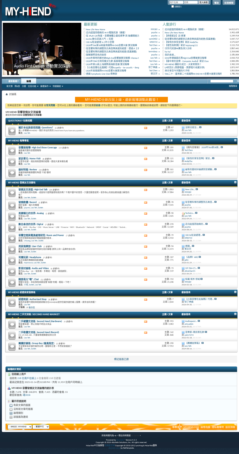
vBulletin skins (114, 448)
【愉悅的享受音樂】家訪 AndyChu (181, 42)
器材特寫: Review (27, 170)
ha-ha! (168, 52)
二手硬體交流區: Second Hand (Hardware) (40, 321)
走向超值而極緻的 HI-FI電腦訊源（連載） (106, 33)
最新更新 (90, 24)
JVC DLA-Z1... (191, 268)
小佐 (26, 285)
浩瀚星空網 (110, 446)
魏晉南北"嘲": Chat (28, 279)
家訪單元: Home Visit (29, 158)
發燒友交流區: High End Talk (32, 189)
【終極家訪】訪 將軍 (175, 36)
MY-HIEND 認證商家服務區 (21, 292)
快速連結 (57, 86)
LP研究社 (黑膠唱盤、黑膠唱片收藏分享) (185, 68)
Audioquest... (191, 321)
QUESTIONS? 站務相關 (20, 120)
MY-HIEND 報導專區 (18, 140)
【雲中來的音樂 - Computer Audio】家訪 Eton (187, 61)
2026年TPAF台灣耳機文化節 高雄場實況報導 (107, 61)
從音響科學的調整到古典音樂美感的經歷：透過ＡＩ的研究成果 (117, 49)
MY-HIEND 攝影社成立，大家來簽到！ (183, 64)
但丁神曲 (152, 67)
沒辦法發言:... (192, 128)
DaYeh (33, 198)
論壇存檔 (205, 427)
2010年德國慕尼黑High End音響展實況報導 (186, 58)
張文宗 (154, 74)
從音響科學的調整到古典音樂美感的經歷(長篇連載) (111, 52)
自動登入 (178, 7)
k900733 (153, 42)
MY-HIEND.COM (191, 427)
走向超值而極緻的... (195, 224)
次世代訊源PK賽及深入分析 (178, 49)
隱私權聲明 (218, 427)
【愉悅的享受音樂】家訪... (198, 158)
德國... (188, 246)
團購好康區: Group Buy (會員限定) (36, 343)
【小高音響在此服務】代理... (199, 299)
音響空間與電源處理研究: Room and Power (41, 235)
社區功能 (32, 86)
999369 (154, 29)
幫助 (216, 3)
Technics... (190, 213)
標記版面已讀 (121, 359)
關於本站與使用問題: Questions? (35, 128)
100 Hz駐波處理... (193, 235)
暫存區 (32, 308)
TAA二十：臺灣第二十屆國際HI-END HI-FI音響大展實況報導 (193, 74)
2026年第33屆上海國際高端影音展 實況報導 (107, 64)
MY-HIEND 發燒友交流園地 (21, 182)
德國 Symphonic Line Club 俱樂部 (101, 74)
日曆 (24, 86)
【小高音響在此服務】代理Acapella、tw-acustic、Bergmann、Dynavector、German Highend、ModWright (136, 68)
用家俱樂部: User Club (30, 246)
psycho (154, 33)
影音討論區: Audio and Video (33, 268)
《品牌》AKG (191, 257)
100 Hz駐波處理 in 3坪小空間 (100, 42)
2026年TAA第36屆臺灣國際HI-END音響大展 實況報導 (111, 45)
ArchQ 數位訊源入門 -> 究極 (99, 39)
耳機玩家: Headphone (29, 257)
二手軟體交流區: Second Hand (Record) (38, 332)
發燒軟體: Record (27, 202)
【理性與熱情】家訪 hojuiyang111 (181, 45)
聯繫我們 (177, 427)
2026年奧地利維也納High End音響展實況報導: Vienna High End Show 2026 (121, 58)
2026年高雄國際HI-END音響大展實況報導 (106, 71)
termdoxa (153, 52)
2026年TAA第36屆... (210, 147)
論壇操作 (44, 86)
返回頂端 (230, 427)
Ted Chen (153, 45)
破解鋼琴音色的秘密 (96, 55)
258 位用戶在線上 (26, 378)
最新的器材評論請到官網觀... (199, 170)
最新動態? (13, 81)
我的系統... (170, 55)
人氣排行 (169, 24)
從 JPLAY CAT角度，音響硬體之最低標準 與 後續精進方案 (114, 36)
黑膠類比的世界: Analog (31, 213)
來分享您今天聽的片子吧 (177, 71)
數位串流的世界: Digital (30, 224)
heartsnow (28, 263)
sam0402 (153, 39)
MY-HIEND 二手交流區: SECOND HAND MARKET (34, 314)
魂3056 (26, 395)
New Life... (190, 189)
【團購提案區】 (193, 343)
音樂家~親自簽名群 (194, 332)
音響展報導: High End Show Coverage (37, 147)
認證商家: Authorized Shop (32, 299)
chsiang (27, 241)
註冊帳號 (228, 3)
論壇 (29, 81)
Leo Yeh (153, 58)
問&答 (17, 86)
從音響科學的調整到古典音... (199, 202)
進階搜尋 (233, 86)
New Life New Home (95, 30)
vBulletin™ (120, 440)
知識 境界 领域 (192, 279)
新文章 (10, 86)
